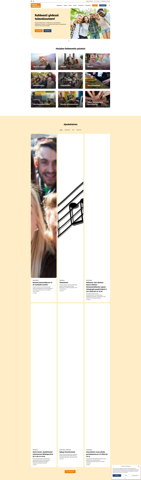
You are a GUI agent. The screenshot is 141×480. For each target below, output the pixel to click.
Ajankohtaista (67, 129)
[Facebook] (31, 1)
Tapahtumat (78, 129)
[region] (70, 23)
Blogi (73, 129)
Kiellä (126, 475)
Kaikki (61, 129)
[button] (138, 466)
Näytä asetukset (135, 475)
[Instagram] (33, 1)
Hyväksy (116, 475)
